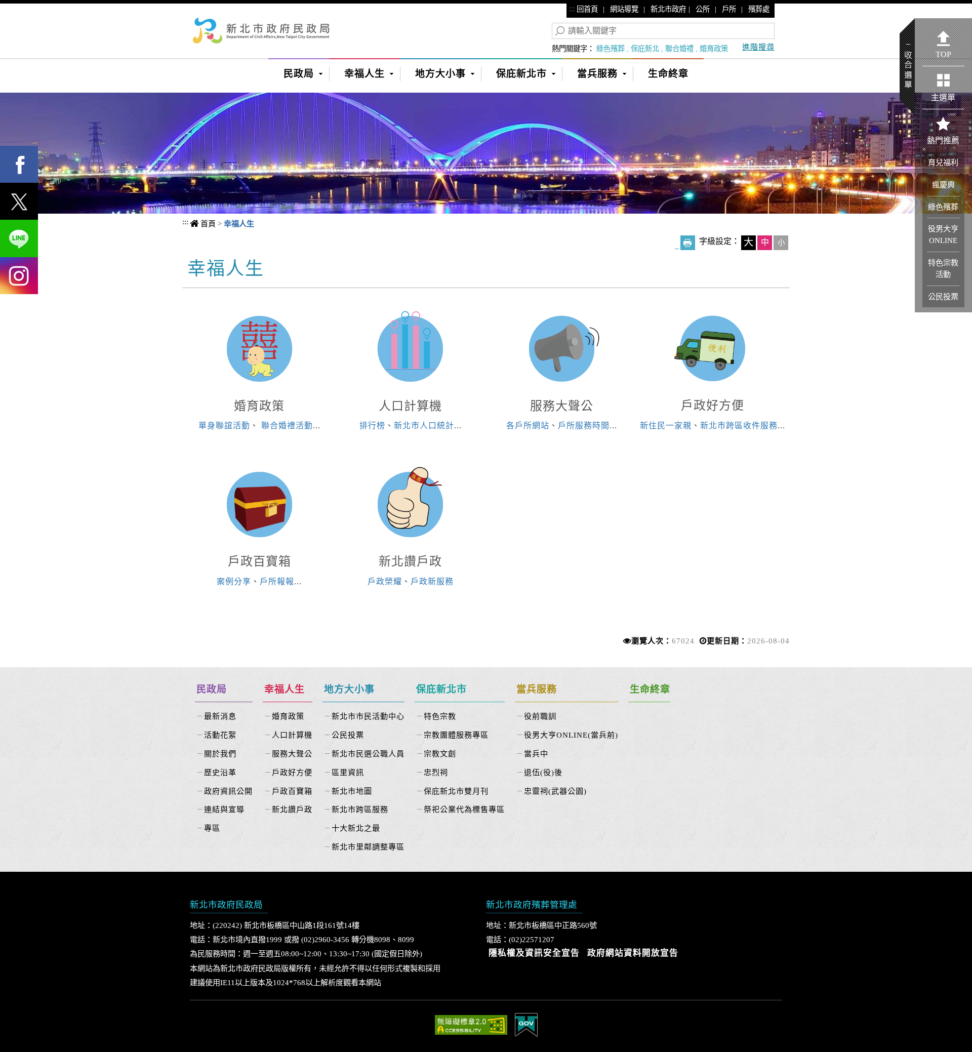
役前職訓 (540, 716)
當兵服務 (597, 73)
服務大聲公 (561, 406)
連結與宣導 (224, 809)
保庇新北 (645, 49)
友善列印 (687, 242)
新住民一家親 (666, 425)
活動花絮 (220, 735)
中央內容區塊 (226, 267)
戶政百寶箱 (259, 561)
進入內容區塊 (26, 10)
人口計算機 (410, 406)
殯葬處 (759, 9)
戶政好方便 (712, 405)
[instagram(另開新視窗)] (19, 275)
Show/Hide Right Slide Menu (907, 66)
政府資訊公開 (228, 791)
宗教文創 (440, 753)
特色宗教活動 (943, 268)
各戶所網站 (527, 425)
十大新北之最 (356, 828)
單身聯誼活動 (224, 425)
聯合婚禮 (679, 49)
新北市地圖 (352, 791)
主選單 (943, 97)
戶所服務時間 (584, 425)
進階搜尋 (758, 47)
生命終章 (668, 73)
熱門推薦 (943, 140)
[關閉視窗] (486, 98)
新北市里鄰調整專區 (368, 846)
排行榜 (372, 425)
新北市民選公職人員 (368, 753)
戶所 (729, 9)
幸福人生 (364, 73)
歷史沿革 (220, 772)
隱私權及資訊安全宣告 (534, 953)
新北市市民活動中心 (368, 716)
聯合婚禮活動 (287, 425)
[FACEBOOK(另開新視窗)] (19, 164)
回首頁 (587, 9)
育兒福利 (943, 162)
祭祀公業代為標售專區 (464, 809)
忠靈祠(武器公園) (555, 791)
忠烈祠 (436, 772)
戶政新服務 (432, 581)
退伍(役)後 (543, 772)
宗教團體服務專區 (456, 735)
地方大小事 (440, 73)
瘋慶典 (943, 184)
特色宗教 (440, 716)
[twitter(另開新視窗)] (19, 201)
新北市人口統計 (424, 425)
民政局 (299, 73)
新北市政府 (668, 9)
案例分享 (234, 581)
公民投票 (348, 735)
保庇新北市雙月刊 (456, 791)
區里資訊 (348, 772)
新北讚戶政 (410, 561)
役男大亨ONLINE (943, 234)
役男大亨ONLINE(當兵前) (571, 735)
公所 (703, 9)
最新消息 (220, 716)
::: (572, 9)
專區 (212, 828)
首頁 (208, 223)
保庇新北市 (521, 73)
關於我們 (220, 753)
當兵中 (536, 753)
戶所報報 (277, 581)
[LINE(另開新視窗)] (19, 238)
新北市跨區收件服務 (739, 425)
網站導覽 (624, 9)
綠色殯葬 (610, 49)
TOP (943, 54)
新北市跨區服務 (360, 809)
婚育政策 (714, 49)
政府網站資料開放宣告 (632, 953)
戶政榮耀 (385, 581)
